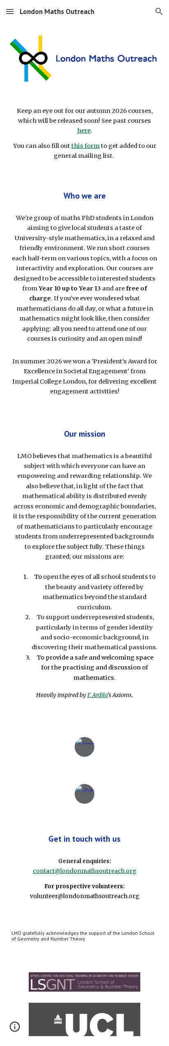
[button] (10, 11)
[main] (84, 133)
